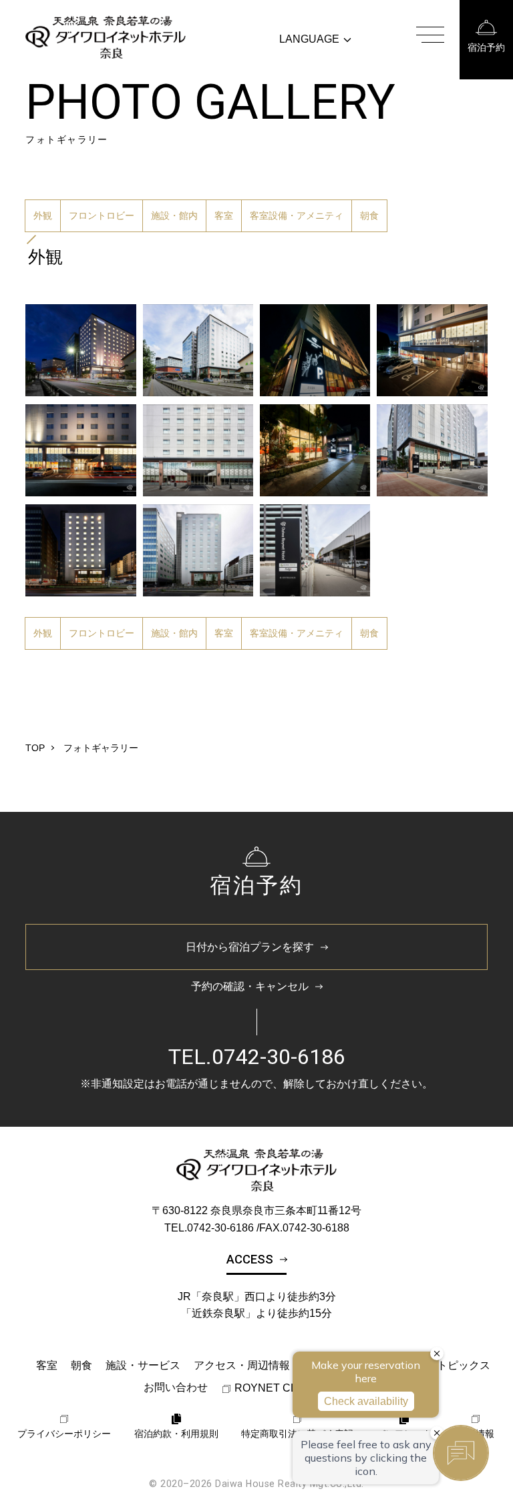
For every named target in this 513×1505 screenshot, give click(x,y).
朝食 (369, 215)
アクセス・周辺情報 (242, 1365)
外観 (42, 215)
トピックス (463, 1365)
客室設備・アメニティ (296, 215)
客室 (223, 215)
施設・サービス (143, 1365)
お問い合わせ (176, 1387)
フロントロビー (101, 215)
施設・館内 (174, 215)
